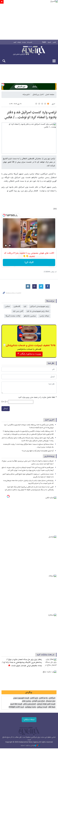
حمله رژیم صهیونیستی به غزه (38, 311)
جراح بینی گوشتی (38, 701)
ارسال (5, 408)
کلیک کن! (29, 262)
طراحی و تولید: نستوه (28, 745)
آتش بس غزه (18, 311)
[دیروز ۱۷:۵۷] (50, 662)
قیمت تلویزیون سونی (21, 698)
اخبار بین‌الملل (38, 94)
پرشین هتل (26, 701)
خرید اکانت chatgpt (16, 707)
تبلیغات (19, 42)
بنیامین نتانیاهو (30, 315)
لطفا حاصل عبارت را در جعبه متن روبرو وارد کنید (37, 397)
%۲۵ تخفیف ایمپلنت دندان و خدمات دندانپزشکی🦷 (29, 345)
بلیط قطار (51, 707)
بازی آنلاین (34, 698)
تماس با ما (29, 42)
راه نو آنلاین (43, 698)
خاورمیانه (26, 94)
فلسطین (17, 306)
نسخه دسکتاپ (29, 719)
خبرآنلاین (29, 51)
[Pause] (6, 245)
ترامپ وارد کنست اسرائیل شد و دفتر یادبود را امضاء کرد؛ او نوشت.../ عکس (31, 114)
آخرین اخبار (49, 420)
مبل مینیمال (50, 701)
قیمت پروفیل (42, 707)
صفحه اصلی (49, 94)
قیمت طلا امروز (16, 704)
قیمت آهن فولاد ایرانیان (46, 704)
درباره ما (24, 42)
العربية (49, 42)
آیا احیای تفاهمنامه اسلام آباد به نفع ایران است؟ (38, 451)
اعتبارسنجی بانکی (29, 704)
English (44, 42)
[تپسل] (2, 84)
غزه (25, 306)
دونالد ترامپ (44, 315)
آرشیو (15, 42)
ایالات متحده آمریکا (13, 315)
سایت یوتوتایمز (30, 707)
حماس (7, 306)
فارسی (54, 42)
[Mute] (10, 245)
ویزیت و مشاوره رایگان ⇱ (29, 354)
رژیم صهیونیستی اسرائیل (39, 306)
